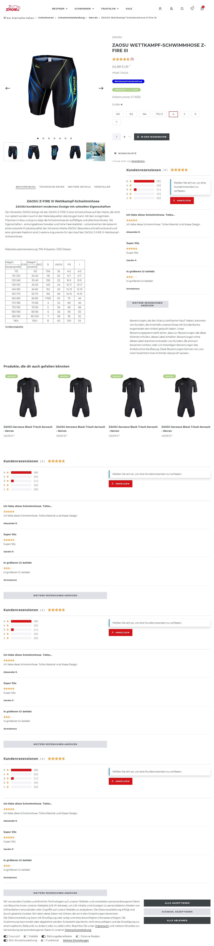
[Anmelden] (160, 9)
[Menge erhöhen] (124, 136)
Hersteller (102, 186)
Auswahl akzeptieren (177, 911)
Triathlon (108, 8)
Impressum (102, 926)
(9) (132, 59)
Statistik (33, 936)
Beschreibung (26, 186)
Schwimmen (83, 8)
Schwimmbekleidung (71, 17)
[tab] (25, 187)
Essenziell (14, 936)
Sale (129, 8)
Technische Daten (51, 186)
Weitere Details (79, 186)
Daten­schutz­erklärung (78, 930)
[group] (28, 396)
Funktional (52, 940)
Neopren (58, 8)
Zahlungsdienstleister (59, 936)
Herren (93, 17)
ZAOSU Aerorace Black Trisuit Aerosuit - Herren (27, 429)
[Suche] (182, 8)
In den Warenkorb (154, 137)
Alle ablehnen (177, 920)
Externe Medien (90, 936)
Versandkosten (138, 161)
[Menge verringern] (129, 136)
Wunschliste (127, 153)
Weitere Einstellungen (76, 940)
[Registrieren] (171, 9)
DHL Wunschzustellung (23, 940)
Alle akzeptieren (177, 903)
